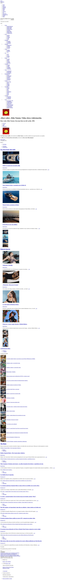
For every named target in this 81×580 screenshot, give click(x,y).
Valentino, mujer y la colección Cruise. (13, 363)
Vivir (3, 10)
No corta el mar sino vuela (7, 149)
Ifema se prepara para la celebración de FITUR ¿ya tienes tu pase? (18, 376)
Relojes (4, 449)
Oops (4, 16)
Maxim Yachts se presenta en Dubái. (11, 204)
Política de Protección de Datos (8, 567)
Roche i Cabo (8, 563)
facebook (4, 123)
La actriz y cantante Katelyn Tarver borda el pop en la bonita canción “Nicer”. (18, 496)
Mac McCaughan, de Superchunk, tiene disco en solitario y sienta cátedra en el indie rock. (20, 507)
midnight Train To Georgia (9, 18)
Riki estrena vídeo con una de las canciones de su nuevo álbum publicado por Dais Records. (21, 541)
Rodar (4, 8)
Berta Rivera (5, 167)
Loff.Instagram (5, 348)
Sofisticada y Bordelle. (8, 265)
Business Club (5, 14)
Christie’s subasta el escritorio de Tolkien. (14, 384)
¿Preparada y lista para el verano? (10, 284)
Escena (4, 460)
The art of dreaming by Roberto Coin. (13, 437)
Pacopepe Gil (2, 476)
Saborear (4, 7)
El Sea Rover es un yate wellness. (10, 224)
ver (48, 169)
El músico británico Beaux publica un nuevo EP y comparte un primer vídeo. (17, 518)
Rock (4, 504)
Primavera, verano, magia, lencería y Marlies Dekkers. (15, 324)
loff (1, 0)
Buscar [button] (12, 19)
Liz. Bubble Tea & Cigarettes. (7, 474)
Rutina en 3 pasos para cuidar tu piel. (13, 402)
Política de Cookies (6, 568)
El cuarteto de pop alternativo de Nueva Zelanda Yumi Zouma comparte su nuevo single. (20, 529)
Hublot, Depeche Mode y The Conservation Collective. (12, 453)
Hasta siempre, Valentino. (11, 371)
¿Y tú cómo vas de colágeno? (12, 424)
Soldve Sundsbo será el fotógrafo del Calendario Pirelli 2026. (17, 432)
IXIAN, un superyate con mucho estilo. (11, 165)
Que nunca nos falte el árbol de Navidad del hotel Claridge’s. (17, 380)
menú (1, 2)
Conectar (4, 11)
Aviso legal (5, 571)
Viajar (4, 9)
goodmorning (5, 147)
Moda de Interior (5, 249)
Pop (3, 471)
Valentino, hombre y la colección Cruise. (14, 367)
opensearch (2, 18)
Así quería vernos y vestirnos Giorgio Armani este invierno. (17, 406)
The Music (2, 1)
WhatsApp (4, 126)
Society (4, 15)
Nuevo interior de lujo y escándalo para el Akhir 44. (14, 185)
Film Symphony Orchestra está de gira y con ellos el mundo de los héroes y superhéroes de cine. (21, 463)
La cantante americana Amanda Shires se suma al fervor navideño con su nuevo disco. (19, 485)
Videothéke (9, 96)
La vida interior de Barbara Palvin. (11, 304)
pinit (3, 125)
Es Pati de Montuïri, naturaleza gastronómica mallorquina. (17, 441)
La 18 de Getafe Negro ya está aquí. (13, 389)
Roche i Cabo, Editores (7, 561)
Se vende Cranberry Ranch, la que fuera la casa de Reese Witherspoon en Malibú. (21, 358)
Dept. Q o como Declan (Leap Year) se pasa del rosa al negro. (17, 428)
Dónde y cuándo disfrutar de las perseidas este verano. (16, 415)
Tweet (4, 124)
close (1, 23)
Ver (3, 12)
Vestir (4, 4)
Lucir (4, 5)
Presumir (4, 6)
